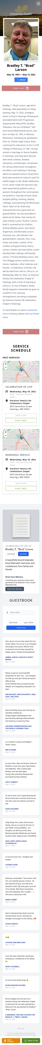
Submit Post (21, 628)
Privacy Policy (15, 1035)
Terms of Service (27, 1035)
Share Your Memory (14, 589)
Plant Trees (21, 420)
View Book (11, 554)
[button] (21, 369)
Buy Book (23, 554)
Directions (21, 415)
